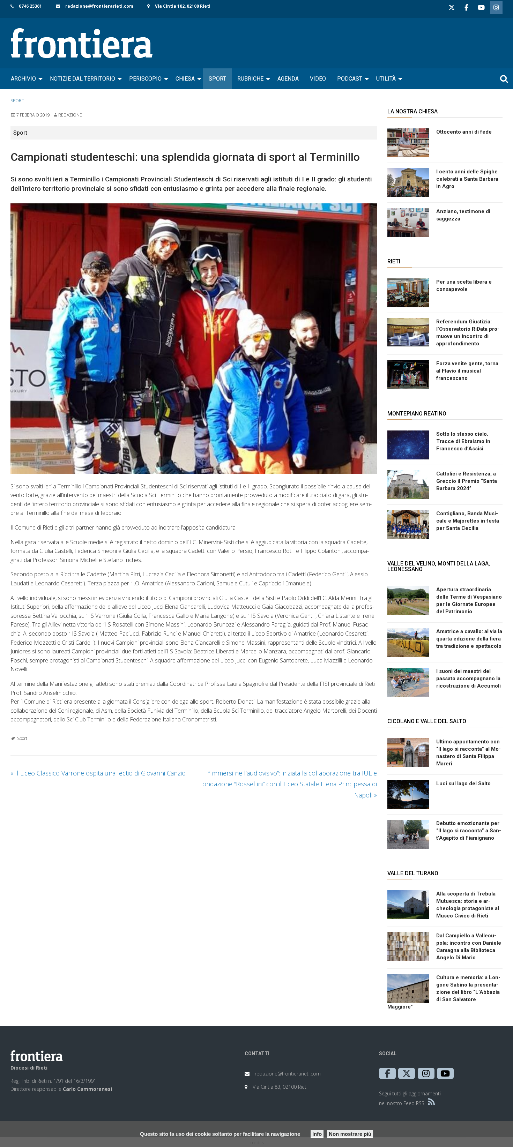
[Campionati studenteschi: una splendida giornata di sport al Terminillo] (193, 338)
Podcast (349, 78)
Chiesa (185, 78)
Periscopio (145, 78)
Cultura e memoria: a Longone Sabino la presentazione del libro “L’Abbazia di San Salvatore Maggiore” (443, 992)
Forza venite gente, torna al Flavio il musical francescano (467, 370)
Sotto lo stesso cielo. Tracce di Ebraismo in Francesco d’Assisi (463, 441)
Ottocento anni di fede (464, 132)
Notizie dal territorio (82, 78)
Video (318, 78)
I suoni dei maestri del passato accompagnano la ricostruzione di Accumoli (468, 678)
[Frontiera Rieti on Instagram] (496, 7)
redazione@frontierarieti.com (99, 6)
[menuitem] (24, 78)
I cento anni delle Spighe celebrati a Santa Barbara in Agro (467, 178)
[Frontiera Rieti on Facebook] (466, 7)
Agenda (288, 78)
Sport (217, 78)
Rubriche (250, 78)
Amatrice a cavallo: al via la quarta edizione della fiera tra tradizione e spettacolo (469, 638)
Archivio (23, 78)
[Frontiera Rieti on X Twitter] (451, 7)
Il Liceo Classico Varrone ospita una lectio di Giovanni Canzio (98, 773)
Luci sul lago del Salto (463, 783)
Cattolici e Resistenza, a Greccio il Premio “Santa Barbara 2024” (466, 481)
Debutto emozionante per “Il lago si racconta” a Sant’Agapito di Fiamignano (468, 830)
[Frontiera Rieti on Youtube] (481, 7)
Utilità (386, 78)
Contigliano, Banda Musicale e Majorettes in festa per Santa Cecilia (467, 520)
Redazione (70, 115)
